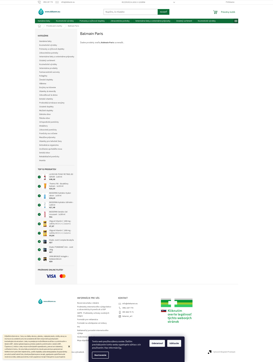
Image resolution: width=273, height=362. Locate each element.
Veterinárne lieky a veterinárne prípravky (56, 56)
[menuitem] (44, 21)
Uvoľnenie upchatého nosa (50, 149)
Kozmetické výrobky (48, 45)
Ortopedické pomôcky (49, 122)
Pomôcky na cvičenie (48, 133)
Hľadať (163, 12)
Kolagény (43, 75)
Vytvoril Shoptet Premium (224, 352)
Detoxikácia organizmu (49, 145)
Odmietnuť (157, 343)
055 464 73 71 (128, 312)
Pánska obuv (44, 118)
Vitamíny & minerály (47, 91)
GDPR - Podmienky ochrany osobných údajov (93, 314)
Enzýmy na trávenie (47, 87)
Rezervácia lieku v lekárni (133, 2)
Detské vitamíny (46, 99)
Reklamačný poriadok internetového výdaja (92, 332)
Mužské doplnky (46, 110)
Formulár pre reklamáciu (87, 319)
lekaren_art (127, 316)
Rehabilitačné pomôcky (49, 156)
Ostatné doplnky (46, 106)
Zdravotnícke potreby (48, 52)
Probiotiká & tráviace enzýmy (51, 102)
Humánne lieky (45, 41)
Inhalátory (43, 125)
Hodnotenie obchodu (86, 336)
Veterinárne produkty (48, 68)
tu (120, 347)
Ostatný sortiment (47, 60)
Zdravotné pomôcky (48, 129)
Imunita (42, 160)
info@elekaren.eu (130, 303)
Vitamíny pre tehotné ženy (50, 141)
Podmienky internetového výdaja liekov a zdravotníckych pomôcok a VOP (94, 308)
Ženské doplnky (46, 79)
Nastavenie (100, 355)
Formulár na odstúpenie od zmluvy (92, 323)
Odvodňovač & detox (48, 95)
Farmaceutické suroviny (49, 72)
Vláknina (42, 83)
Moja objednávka (84, 340)
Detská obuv (44, 152)
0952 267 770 (127, 307)
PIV (78, 326)
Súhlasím (174, 343)
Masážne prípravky (47, 137)
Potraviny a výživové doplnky (51, 49)
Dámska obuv (45, 114)
